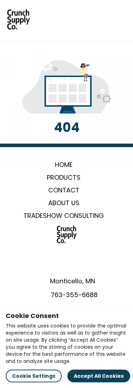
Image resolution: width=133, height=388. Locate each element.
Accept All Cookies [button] (99, 376)
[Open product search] (106, 19)
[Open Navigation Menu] (121, 19)
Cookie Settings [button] (33, 376)
